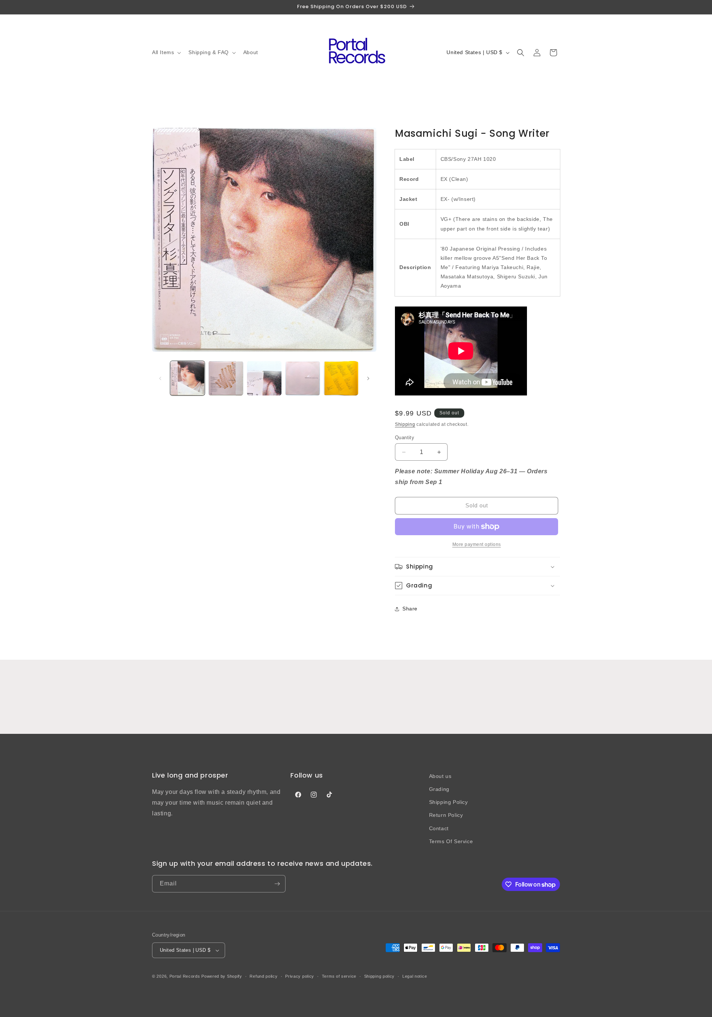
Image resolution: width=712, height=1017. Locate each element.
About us (440, 776)
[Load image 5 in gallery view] (341, 378)
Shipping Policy (448, 802)
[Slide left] (160, 378)
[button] (166, 52)
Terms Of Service (451, 841)
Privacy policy (299, 976)
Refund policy (263, 976)
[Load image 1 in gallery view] (187, 378)
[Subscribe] (277, 883)
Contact (439, 828)
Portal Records (184, 976)
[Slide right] (368, 378)
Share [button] (410, 609)
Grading (439, 789)
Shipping (405, 424)
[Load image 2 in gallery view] (225, 378)
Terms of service (339, 976)
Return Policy (446, 815)
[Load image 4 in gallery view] (302, 378)
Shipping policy (379, 976)
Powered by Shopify (221, 976)
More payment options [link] (476, 544)
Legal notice (414, 976)
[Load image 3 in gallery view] (264, 378)
